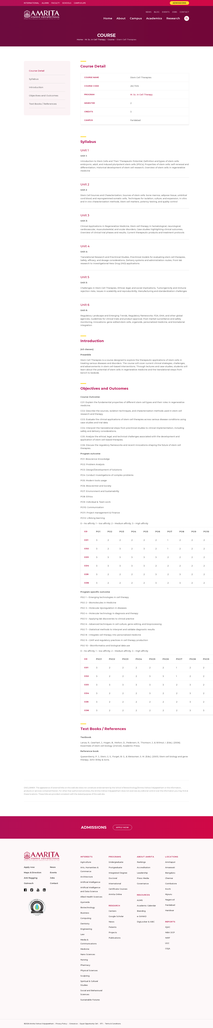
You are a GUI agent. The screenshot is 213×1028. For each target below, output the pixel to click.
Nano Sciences (87, 954)
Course (111, 39)
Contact (184, 12)
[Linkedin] (44, 889)
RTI (101, 1024)
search (186, 18)
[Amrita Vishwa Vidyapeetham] (41, 14)
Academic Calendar (146, 905)
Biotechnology (87, 907)
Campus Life (80, 3)
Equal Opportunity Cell (89, 1024)
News (148, 12)
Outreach (28, 883)
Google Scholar (116, 916)
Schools (66, 3)
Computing (85, 918)
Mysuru (168, 894)
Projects (113, 932)
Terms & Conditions (113, 1024)
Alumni (45, 3)
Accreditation (143, 867)
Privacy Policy (61, 1024)
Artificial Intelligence (90, 882)
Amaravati (170, 867)
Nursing (84, 960)
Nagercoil (170, 899)
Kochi (168, 889)
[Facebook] (25, 889)
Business (84, 913)
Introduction (36, 87)
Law (82, 934)
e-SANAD (141, 916)
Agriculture (85, 862)
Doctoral (113, 878)
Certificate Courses (118, 889)
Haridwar (169, 910)
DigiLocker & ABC (145, 921)
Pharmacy (85, 965)
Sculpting (85, 976)
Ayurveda (85, 902)
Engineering (86, 929)
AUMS (140, 900)
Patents (112, 927)
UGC (167, 943)
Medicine (84, 949)
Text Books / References (43, 103)
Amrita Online (115, 894)
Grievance (73, 1024)
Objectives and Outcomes (43, 95)
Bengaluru (170, 873)
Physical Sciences (89, 970)
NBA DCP (170, 932)
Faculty (55, 3)
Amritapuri (170, 862)
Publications (115, 938)
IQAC (167, 927)
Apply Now (122, 827)
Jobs (174, 12)
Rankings (141, 862)
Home (80, 39)
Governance (143, 883)
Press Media (143, 878)
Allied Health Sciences (91, 897)
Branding (141, 911)
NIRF (167, 938)
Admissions (179, 3)
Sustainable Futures (90, 1000)
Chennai (169, 878)
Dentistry (84, 923)
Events (165, 12)
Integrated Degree (118, 873)
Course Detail (36, 70)
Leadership (142, 873)
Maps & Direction (32, 872)
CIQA (167, 948)
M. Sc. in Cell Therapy (95, 39)
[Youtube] (38, 889)
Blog (156, 12)
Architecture (86, 877)
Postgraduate (115, 867)
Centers (112, 911)
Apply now (29, 867)
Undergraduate (116, 862)
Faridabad (170, 905)
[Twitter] (31, 889)
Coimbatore (171, 883)
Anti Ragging (30, 878)
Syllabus (34, 79)
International (31, 3)
